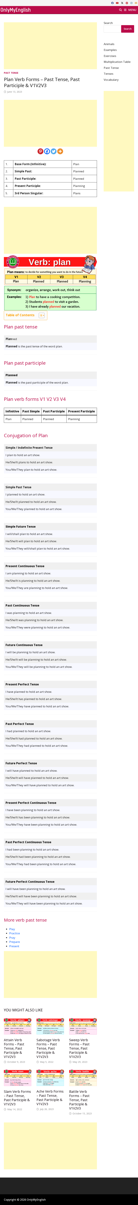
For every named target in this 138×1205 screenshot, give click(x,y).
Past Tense (11, 72)
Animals (109, 44)
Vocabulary (111, 80)
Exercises (110, 56)
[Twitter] (54, 151)
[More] (60, 151)
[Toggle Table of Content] (40, 315)
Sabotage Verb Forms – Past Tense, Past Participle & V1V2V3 (48, 1048)
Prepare (14, 942)
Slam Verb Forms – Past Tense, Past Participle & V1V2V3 (17, 1097)
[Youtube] (117, 3)
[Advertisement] (50, 45)
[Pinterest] (127, 3)
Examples (110, 50)
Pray (12, 938)
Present (14, 946)
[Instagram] (132, 3)
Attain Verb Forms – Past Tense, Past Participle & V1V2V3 (14, 1048)
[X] (122, 3)
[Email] (136, 3)
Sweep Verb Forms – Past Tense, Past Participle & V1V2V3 (79, 1048)
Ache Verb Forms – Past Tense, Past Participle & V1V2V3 (50, 1097)
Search (108, 23)
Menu (132, 10)
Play (12, 929)
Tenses (108, 74)
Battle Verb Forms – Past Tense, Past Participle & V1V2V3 (79, 1100)
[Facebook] (112, 3)
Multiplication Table (117, 62)
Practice (14, 933)
